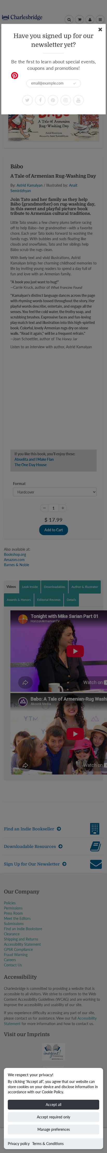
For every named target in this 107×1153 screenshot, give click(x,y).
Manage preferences (53, 1129)
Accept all (53, 1104)
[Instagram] (66, 100)
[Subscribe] (74, 83)
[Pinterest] (53, 100)
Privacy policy (19, 1143)
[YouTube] (78, 100)
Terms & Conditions (48, 1143)
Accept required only (53, 1117)
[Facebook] (40, 100)
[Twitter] (27, 100)
